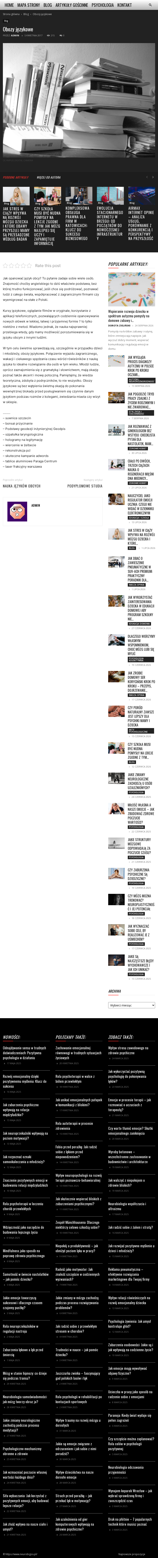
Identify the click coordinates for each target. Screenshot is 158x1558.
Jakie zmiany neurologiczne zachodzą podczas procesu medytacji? (21, 1425)
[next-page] (153, 177)
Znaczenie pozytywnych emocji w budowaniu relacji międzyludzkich (25, 1183)
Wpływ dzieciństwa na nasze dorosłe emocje (75, 1475)
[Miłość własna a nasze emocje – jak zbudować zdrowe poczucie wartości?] (116, 808)
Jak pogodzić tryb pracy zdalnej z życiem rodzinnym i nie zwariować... (141, 401)
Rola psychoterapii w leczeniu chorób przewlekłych (23, 1206)
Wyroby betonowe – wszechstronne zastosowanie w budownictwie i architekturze (129, 1156)
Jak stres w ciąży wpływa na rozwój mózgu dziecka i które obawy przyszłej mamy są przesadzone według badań (16, 224)
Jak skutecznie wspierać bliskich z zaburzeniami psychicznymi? (78, 1201)
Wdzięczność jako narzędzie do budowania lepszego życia (23, 1230)
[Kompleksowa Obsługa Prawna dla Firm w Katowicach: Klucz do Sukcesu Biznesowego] (79, 196)
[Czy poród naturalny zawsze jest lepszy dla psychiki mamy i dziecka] (116, 711)
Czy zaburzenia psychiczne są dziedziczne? (138, 874)
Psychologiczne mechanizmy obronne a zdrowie (22, 1451)
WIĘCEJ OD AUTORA (48, 177)
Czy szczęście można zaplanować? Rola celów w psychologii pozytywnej (131, 1443)
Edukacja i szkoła (139, 517)
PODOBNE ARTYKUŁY (15, 177)
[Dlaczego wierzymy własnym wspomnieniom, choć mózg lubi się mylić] (116, 640)
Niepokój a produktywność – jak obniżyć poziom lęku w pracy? (77, 1248)
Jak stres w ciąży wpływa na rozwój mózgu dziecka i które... (141, 537)
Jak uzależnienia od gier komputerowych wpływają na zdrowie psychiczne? (75, 1524)
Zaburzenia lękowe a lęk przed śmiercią (23, 1352)
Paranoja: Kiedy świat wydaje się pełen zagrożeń (129, 1418)
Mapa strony (28, 5)
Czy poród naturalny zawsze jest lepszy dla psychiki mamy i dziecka (141, 716)
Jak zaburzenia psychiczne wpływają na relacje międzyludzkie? (21, 1109)
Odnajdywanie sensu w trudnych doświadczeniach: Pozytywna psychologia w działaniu (24, 1052)
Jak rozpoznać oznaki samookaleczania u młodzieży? (24, 1159)
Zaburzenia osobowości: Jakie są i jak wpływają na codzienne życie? (130, 1347)
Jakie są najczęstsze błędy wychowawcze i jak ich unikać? (141, 963)
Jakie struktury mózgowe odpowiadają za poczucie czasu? (139, 846)
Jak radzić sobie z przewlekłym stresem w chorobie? (76, 1329)
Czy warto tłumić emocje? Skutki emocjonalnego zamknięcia (130, 1131)
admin (15, 35)
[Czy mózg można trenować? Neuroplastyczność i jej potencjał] (116, 899)
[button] (150, 5)
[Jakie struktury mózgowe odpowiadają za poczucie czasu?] (116, 843)
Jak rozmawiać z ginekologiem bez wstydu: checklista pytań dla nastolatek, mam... (141, 435)
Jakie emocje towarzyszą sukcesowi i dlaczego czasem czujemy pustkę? (22, 1302)
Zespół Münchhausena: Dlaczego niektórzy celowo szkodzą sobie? (78, 1225)
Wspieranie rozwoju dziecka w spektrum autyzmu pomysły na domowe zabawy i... (128, 316)
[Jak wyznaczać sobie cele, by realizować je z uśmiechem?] (116, 930)
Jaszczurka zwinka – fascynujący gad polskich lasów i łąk (78, 1376)
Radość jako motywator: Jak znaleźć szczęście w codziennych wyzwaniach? (78, 1274)
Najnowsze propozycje (131, 1554)
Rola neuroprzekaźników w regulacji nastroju (20, 1329)
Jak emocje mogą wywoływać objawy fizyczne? (127, 1371)
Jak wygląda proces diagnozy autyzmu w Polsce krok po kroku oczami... (141, 366)
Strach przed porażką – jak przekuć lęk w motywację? (74, 1498)
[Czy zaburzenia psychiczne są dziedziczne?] (116, 873)
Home (9, 5)
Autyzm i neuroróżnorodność (141, 380)
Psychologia (103, 5)
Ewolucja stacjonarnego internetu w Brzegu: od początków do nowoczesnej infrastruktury (110, 223)
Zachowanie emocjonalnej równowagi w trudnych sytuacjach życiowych (78, 1052)
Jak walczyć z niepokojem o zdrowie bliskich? (126, 1183)
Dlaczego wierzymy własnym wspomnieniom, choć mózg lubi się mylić (141, 645)
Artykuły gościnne (72, 5)
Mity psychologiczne (138, 730)
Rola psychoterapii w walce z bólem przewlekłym (75, 1079)
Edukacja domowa (139, 623)
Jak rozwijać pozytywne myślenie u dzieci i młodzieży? (131, 1248)
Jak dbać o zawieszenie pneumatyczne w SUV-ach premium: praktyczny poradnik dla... (140, 569)
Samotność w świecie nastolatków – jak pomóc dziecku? (26, 1277)
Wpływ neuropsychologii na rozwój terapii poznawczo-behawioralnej (79, 1178)
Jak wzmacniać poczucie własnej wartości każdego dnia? (25, 1475)
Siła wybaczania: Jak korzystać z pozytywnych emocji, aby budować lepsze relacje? (26, 1500)
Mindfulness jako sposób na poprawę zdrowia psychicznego (24, 1253)
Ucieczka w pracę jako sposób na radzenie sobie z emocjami (130, 1394)
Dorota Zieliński (119, 325)
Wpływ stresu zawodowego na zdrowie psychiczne (128, 1050)
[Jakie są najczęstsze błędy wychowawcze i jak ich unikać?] (116, 960)
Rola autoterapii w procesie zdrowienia (74, 1126)
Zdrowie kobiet (138, 448)
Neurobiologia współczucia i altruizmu (127, 1206)
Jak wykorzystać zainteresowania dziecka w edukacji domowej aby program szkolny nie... (141, 608)
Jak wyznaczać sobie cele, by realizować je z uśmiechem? (139, 933)
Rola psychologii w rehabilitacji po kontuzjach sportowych (79, 1399)
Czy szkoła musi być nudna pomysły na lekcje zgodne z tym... (140, 751)
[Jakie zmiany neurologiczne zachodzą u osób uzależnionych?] (116, 778)
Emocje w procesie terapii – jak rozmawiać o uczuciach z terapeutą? (129, 1104)
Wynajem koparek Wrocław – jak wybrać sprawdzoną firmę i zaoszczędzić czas (130, 1495)
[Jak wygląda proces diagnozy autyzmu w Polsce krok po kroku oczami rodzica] (116, 361)
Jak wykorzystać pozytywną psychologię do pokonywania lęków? (127, 1076)
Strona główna (11, 14)
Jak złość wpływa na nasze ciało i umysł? (25, 1527)
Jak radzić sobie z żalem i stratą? (130, 1227)
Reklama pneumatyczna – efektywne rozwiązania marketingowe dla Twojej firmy (128, 1274)
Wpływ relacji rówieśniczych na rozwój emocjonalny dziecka (129, 1300)
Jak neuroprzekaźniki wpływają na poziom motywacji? (25, 1136)
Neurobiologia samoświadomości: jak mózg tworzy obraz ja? (25, 1399)
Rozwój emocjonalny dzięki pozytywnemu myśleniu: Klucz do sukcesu (24, 1081)
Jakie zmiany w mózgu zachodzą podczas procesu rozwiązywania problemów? (77, 1302)
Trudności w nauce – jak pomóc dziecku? (77, 1352)
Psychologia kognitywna (136, 659)
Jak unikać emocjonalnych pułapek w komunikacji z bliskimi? (79, 1102)
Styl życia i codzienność (136, 412)
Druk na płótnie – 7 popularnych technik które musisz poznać (130, 1522)
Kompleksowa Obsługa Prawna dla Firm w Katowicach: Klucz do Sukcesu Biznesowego (77, 223)
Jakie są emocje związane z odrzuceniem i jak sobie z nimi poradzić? (76, 1448)
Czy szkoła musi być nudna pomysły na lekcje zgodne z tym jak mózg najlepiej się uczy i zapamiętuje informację (47, 226)
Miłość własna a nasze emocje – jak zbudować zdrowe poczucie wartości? (141, 814)
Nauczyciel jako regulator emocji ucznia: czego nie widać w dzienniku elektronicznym (141, 504)
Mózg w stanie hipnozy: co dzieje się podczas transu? (25, 1376)
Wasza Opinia (136, 584)
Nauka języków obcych (22, 486)
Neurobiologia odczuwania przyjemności (126, 1470)
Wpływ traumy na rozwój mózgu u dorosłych (78, 1423)
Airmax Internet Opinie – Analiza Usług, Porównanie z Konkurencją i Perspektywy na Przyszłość (141, 223)
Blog (48, 5)
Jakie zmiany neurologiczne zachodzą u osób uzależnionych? (140, 781)
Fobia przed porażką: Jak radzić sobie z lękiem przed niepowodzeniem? (76, 1151)
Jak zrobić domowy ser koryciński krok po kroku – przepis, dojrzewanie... (141, 682)
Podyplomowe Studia (84, 486)
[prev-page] (147, 177)
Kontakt (124, 5)
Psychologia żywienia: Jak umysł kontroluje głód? (129, 1324)
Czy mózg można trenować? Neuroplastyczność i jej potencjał (141, 902)
